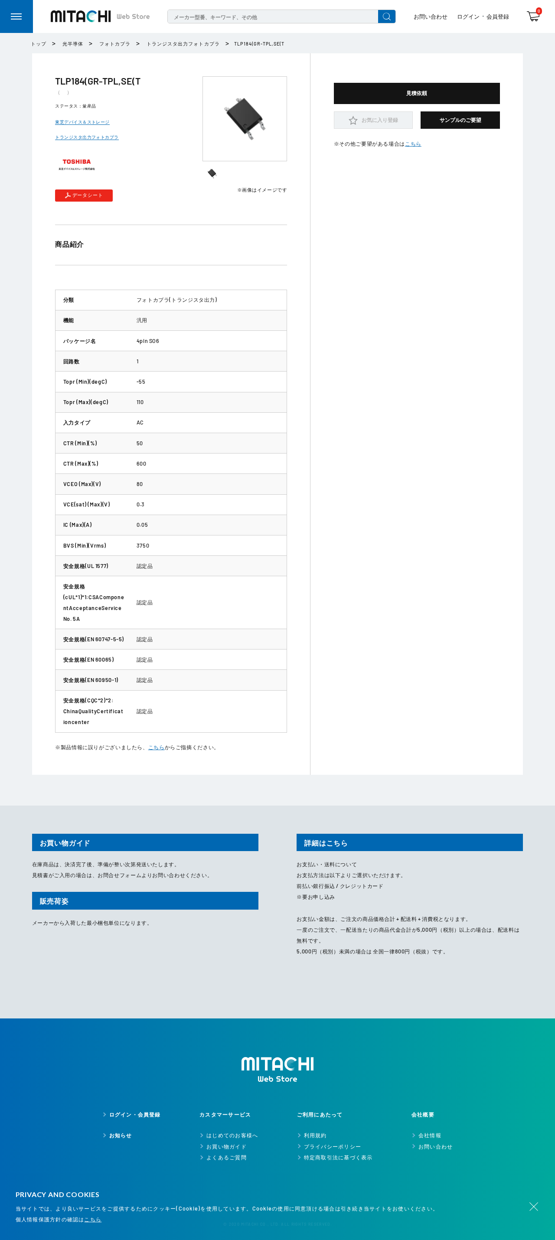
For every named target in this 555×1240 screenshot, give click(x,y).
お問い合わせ (430, 16)
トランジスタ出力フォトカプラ (183, 43)
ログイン (468, 16)
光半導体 (72, 43)
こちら (156, 747)
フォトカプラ (115, 43)
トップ (38, 43)
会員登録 (497, 16)
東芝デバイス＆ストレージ (82, 121)
